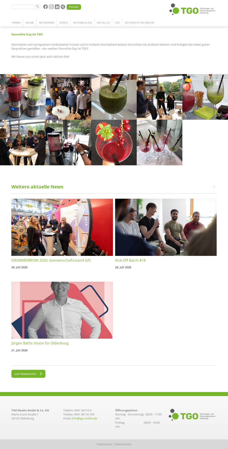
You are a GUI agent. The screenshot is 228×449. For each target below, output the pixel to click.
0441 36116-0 (83, 410)
